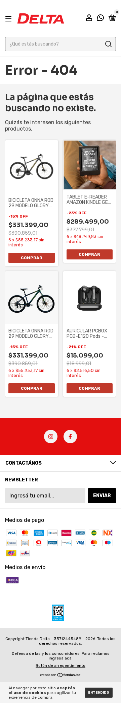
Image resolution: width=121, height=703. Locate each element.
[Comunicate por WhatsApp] (100, 19)
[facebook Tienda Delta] (70, 436)
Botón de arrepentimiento (60, 665)
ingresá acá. (61, 658)
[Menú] (9, 18)
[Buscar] (108, 44)
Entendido (98, 693)
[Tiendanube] (61, 675)
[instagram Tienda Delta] (50, 436)
